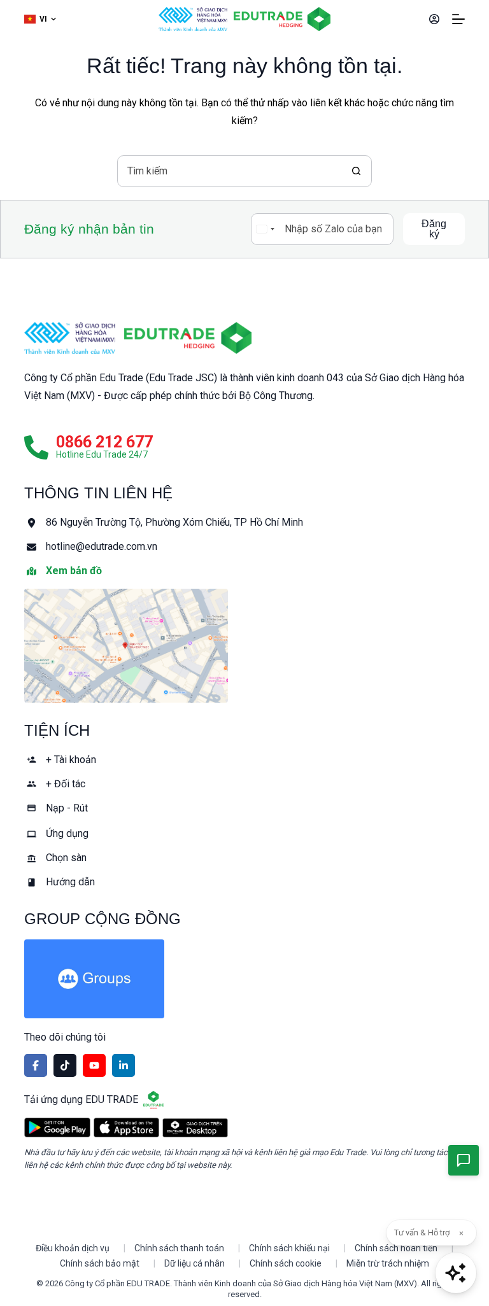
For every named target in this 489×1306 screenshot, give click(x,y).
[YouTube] (94, 1065)
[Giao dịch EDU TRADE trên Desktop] (195, 1127)
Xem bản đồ (74, 571)
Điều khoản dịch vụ (73, 1248)
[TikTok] (64, 1065)
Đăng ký (434, 228)
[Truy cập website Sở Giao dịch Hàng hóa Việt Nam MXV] (193, 19)
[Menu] (458, 19)
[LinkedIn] (123, 1065)
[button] (40, 19)
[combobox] (229, 171)
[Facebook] (35, 1065)
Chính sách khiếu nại (289, 1248)
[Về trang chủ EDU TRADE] (282, 19)
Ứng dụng (67, 833)
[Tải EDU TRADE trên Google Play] (57, 1127)
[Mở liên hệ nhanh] (463, 1160)
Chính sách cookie (286, 1263)
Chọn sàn (66, 858)
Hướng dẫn (70, 882)
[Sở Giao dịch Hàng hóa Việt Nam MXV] (69, 338)
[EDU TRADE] (188, 338)
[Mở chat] (456, 1273)
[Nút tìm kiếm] (356, 171)
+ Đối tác (65, 784)
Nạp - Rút (67, 808)
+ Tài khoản (71, 760)
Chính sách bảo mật (99, 1263)
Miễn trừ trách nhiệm (387, 1263)
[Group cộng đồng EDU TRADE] (244, 978)
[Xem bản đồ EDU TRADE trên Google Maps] (244, 646)
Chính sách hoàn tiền (396, 1248)
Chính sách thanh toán (179, 1248)
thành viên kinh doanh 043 (287, 378)
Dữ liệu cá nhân (194, 1263)
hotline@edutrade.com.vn (101, 546)
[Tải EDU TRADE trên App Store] (126, 1127)
